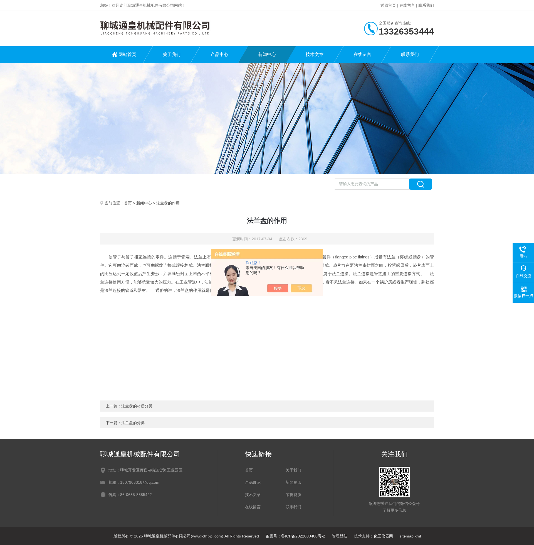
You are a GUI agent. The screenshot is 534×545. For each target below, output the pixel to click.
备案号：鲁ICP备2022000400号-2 (295, 536)
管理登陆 (339, 536)
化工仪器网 (383, 536)
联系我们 (426, 5)
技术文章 (314, 54)
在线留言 (407, 5)
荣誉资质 (293, 494)
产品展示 (253, 482)
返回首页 (388, 5)
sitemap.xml (410, 536)
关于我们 (172, 54)
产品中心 (219, 54)
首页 (128, 203)
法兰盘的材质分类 (136, 406)
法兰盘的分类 (133, 423)
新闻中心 (267, 54)
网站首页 (127, 54)
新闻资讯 (293, 482)
